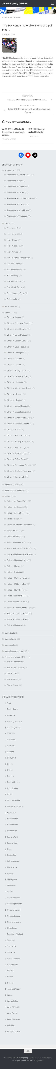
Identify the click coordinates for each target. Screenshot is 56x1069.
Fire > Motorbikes (14, 281)
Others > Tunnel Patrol (16, 477)
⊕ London (7, 873)
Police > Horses (13, 566)
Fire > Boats (12, 240)
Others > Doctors (14, 364)
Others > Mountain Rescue (18, 424)
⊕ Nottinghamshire (11, 922)
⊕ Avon (6, 703)
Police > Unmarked (15, 625)
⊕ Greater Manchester (13, 806)
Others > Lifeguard (14, 400)
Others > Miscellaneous (17, 412)
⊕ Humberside (9, 831)
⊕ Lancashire (9, 855)
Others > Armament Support (18, 323)
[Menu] (52, 3)
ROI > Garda (12, 679)
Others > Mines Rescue (17, 406)
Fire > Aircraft (12, 228)
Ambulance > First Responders (20, 198)
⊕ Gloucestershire (11, 800)
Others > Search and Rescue (19, 465)
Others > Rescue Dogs (16, 447)
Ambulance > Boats (15, 181)
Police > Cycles (13, 537)
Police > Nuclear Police (16, 596)
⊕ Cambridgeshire (11, 727)
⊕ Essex (7, 794)
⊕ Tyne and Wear (11, 989)
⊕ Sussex (7, 983)
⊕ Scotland (8, 940)
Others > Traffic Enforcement (19, 471)
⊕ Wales (7, 995)
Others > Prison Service (17, 435)
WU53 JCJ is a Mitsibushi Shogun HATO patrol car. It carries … (13, 132)
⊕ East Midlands (10, 782)
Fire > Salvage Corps (16, 293)
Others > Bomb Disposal (17, 335)
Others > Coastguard (15, 353)
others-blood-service (13, 484)
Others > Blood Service (16, 329)
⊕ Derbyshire (9, 758)
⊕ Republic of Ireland (12, 934)
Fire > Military (12, 275)
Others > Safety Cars (16, 459)
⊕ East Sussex (10, 788)
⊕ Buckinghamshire (12, 721)
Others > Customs (14, 359)
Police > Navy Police (15, 590)
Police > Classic (14, 531)
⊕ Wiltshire (8, 1025)
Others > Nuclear (14, 430)
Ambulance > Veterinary (17, 216)
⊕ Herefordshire (10, 819)
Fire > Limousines (14, 270)
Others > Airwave (14, 317)
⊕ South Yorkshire (11, 958)
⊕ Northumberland (11, 916)
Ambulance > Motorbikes (17, 210)
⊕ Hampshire (9, 813)
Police (7, 497)
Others (7, 313)
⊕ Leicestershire (10, 861)
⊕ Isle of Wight (10, 837)
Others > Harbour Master (17, 376)
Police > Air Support (15, 507)
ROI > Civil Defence (15, 667)
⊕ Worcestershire (11, 1031)
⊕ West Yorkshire (11, 1019)
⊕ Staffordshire (10, 965)
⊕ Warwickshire (10, 1001)
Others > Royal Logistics (17, 453)
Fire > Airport (12, 234)
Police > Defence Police (17, 542)
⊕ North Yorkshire (11, 898)
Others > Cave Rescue (16, 347)
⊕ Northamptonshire (12, 904)
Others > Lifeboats (14, 394)
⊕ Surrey (7, 977)
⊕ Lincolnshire (9, 867)
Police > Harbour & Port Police (19, 554)
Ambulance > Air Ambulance (18, 175)
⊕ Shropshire (9, 946)
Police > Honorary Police (17, 560)
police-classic (10, 639)
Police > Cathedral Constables (19, 525)
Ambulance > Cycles (15, 192)
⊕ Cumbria (8, 752)
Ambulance (9, 170)
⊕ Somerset (8, 952)
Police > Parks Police (16, 602)
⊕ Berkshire (8, 715)
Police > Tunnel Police (16, 619)
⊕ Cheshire (8, 733)
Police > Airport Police (16, 513)
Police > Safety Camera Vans (19, 608)
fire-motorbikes (11, 307)
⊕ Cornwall (8, 746)
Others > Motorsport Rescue (19, 418)
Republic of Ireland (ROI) (15, 657)
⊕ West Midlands (11, 1007)
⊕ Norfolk (7, 892)
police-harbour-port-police (15, 651)
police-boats (10, 633)
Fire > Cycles (12, 252)
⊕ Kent (6, 849)
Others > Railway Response (18, 441)
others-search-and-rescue (15, 491)
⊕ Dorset (7, 770)
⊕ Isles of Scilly (10, 843)
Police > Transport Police (17, 613)
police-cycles (10, 645)
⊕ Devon (7, 764)
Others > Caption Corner (17, 341)
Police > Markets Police (17, 578)
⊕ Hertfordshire (10, 825)
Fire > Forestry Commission (18, 258)
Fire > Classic (13, 246)
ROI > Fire (11, 673)
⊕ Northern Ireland (11, 910)
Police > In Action (14, 572)
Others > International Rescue (19, 388)
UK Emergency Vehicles (15, 3)
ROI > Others (12, 685)
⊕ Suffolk (7, 971)
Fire (6, 224)
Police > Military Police (16, 584)
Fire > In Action (13, 264)
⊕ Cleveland (8, 740)
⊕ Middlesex (9, 886)
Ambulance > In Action (16, 204)
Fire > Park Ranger (15, 287)
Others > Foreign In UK (16, 370)
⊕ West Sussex (10, 1013)
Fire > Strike (12, 299)
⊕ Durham (8, 776)
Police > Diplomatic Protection (19, 548)
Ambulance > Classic (16, 186)
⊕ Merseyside (9, 879)
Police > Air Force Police (17, 501)
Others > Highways (11, 18)
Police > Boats (13, 519)
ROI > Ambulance (14, 661)
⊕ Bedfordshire (10, 709)
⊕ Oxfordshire (9, 928)
